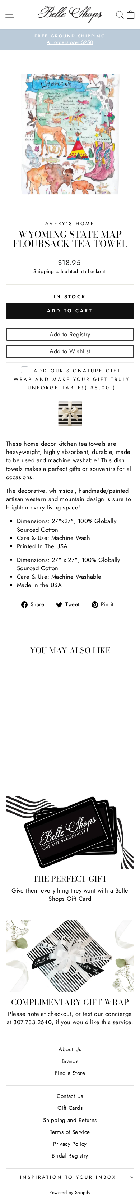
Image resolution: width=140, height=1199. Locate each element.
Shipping (43, 271)
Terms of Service (70, 1132)
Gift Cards (70, 1108)
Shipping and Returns (70, 1120)
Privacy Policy (70, 1144)
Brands (70, 1061)
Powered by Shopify (69, 1192)
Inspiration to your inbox (68, 1177)
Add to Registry (70, 334)
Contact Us (70, 1096)
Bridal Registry (70, 1156)
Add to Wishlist (70, 351)
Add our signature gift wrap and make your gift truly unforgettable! (72, 379)
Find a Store (70, 1073)
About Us (70, 1049)
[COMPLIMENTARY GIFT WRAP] (70, 956)
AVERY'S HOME (70, 223)
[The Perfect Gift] (70, 832)
